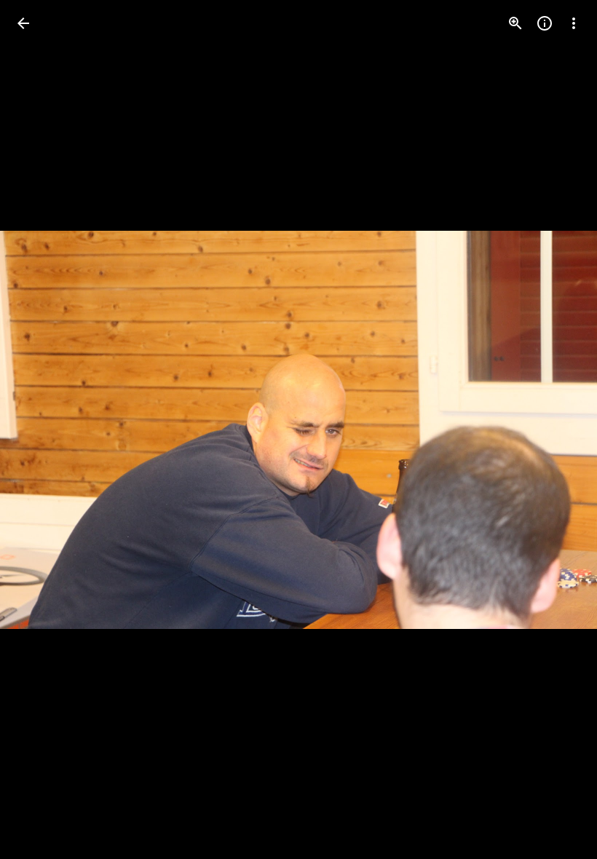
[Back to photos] (23, 23)
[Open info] (544, 23)
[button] (40, 429)
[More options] (573, 23)
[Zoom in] (515, 23)
